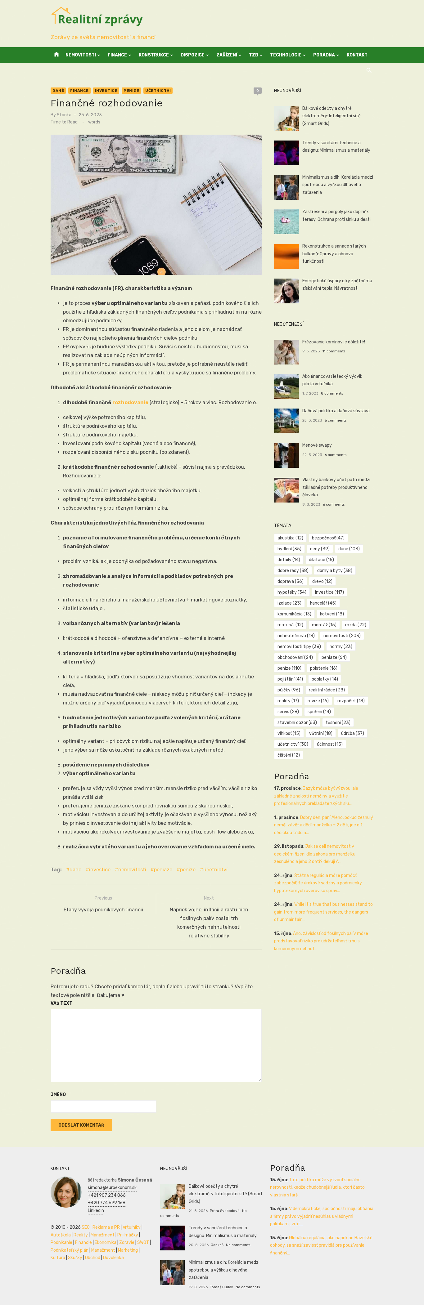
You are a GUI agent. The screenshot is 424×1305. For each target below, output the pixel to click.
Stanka (64, 115)
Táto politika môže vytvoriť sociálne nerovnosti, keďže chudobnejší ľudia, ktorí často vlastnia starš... (317, 1187)
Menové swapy (317, 445)
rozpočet (351, 701)
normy (341, 646)
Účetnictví (158, 90)
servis (288, 711)
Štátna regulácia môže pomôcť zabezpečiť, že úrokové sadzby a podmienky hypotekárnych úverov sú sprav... (318, 883)
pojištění (290, 679)
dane (75, 870)
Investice (106, 90)
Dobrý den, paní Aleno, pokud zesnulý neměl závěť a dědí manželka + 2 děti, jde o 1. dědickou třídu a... (323, 825)
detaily (288, 559)
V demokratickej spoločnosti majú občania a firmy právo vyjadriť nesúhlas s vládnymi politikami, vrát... (321, 1216)
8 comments (332, 393)
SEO (86, 1227)
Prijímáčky (127, 1235)
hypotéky (291, 592)
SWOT (143, 1242)
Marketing (128, 1250)
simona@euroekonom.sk (112, 1187)
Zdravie (126, 1242)
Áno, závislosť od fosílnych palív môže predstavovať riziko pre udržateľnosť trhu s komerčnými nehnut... (321, 941)
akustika (290, 538)
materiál (290, 625)
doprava (290, 581)
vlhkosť (288, 733)
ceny (320, 549)
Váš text (61, 1003)
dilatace (321, 559)
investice (100, 870)
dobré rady (293, 570)
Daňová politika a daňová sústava (336, 410)
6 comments (335, 420)
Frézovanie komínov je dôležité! (333, 342)
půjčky (288, 690)
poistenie (323, 668)
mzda (355, 625)
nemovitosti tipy (299, 646)
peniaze (163, 870)
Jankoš (217, 1245)
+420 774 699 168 (106, 1202)
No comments (238, 1245)
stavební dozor (297, 722)
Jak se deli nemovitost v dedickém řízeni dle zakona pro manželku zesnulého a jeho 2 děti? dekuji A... (314, 854)
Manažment (103, 1235)
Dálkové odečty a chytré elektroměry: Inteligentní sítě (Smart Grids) (331, 116)
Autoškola (61, 1235)
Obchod (92, 1257)
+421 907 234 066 (107, 1195)
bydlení (289, 549)
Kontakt (357, 55)
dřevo (322, 581)
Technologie (285, 55)
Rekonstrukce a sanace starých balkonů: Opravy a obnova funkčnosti (334, 254)
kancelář (323, 603)
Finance (117, 55)
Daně (58, 90)
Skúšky (75, 1257)
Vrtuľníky (132, 1227)
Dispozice (193, 55)
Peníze (131, 90)
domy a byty (334, 570)
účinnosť (330, 744)
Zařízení (226, 55)
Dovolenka (113, 1257)
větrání (320, 733)
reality (288, 701)
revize (318, 701)
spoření (319, 711)
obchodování (295, 657)
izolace (289, 603)
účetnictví (215, 870)
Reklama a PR (106, 1227)
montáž (324, 625)
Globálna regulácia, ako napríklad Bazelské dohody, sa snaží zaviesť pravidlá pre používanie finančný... (321, 1245)
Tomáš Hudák (221, 1287)
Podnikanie (61, 1242)
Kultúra (58, 1257)
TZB (253, 55)
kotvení (332, 614)
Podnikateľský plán (69, 1250)
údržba (352, 733)
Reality (81, 1235)
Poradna (324, 55)
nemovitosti (132, 870)
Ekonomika (105, 1242)
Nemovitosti (80, 55)
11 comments (334, 351)
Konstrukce (154, 55)
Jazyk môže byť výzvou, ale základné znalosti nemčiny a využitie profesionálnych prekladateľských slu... (316, 796)
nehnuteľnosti (296, 635)
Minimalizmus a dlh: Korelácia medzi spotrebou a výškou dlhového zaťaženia (337, 185)
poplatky (325, 679)
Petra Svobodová (225, 1211)
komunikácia (294, 614)
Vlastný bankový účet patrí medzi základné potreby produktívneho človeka (336, 487)
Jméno (58, 1094)
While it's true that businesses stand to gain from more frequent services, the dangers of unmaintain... (323, 912)
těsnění (338, 722)
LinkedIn (96, 1210)
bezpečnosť (328, 538)
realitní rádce (327, 690)
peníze (188, 870)
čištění (288, 755)
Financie (83, 1242)
